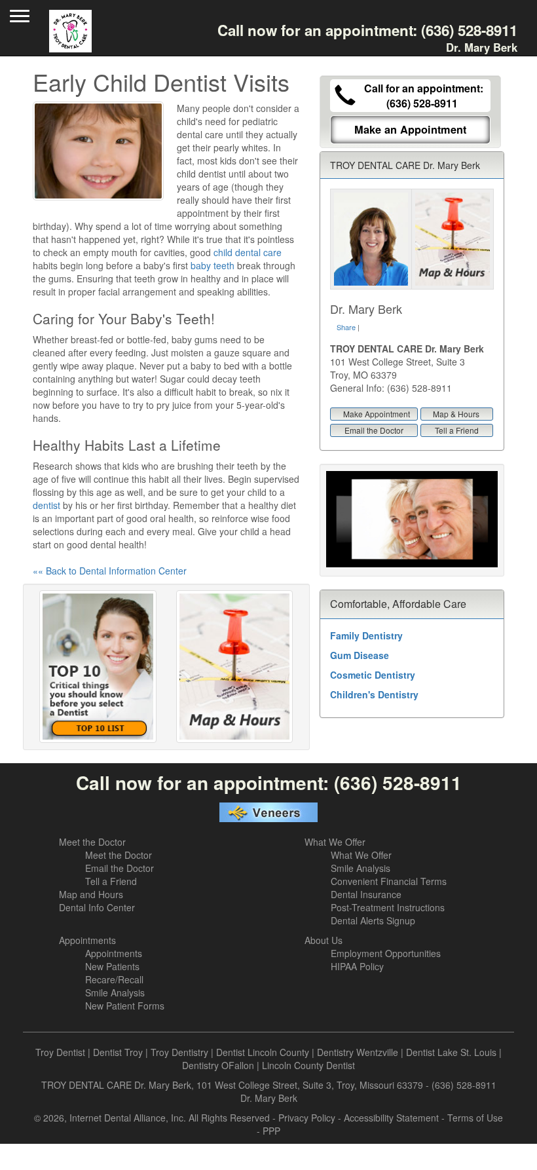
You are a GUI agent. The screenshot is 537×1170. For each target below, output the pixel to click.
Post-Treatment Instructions (388, 907)
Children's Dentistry (374, 694)
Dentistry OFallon (218, 1065)
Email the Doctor (373, 430)
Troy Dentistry (179, 1052)
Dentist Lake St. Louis (451, 1052)
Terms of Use (475, 1117)
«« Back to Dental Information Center (110, 570)
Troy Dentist (60, 1052)
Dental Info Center (97, 907)
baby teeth (212, 265)
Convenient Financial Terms (389, 881)
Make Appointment (376, 413)
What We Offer (335, 841)
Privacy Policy (306, 1117)
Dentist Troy (118, 1052)
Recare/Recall (114, 979)
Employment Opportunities (386, 953)
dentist (46, 505)
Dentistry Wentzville (357, 1052)
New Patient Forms (124, 1005)
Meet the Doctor (92, 841)
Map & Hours (456, 413)
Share (346, 327)
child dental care (247, 252)
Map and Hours (91, 894)
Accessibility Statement (391, 1117)
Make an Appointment (410, 129)
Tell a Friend (457, 430)
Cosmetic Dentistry (372, 674)
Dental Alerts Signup (373, 920)
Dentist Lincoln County (262, 1052)
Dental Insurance (366, 894)
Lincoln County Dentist (308, 1065)
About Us (324, 940)
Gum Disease (359, 655)
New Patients (112, 966)
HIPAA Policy (357, 966)
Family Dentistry (366, 635)
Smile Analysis (360, 868)
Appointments (87, 940)
